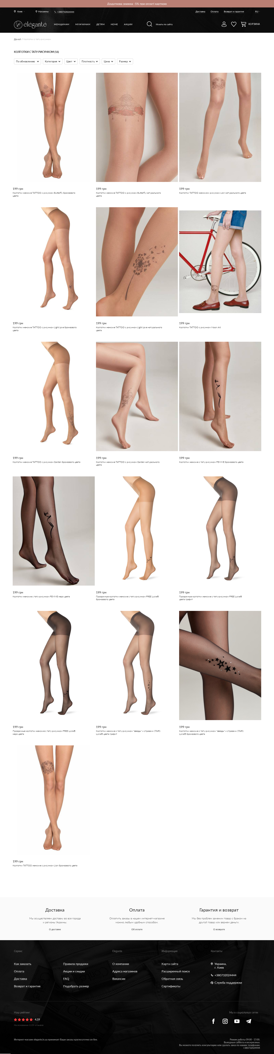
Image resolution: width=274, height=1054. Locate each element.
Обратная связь (172, 978)
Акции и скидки (74, 971)
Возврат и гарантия (234, 11)
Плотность (88, 61)
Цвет (69, 61)
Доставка (200, 11)
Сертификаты (171, 986)
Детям (100, 24)
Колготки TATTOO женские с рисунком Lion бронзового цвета (45, 865)
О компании (120, 963)
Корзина (254, 24)
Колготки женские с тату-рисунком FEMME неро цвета (41, 596)
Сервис (18, 951)
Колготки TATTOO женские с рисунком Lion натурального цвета (212, 192)
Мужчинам (82, 24)
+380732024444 (65, 11)
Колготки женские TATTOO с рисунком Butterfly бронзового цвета (44, 194)
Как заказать (22, 963)
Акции (128, 24)
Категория (51, 61)
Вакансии (118, 978)
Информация (169, 951)
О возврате (219, 929)
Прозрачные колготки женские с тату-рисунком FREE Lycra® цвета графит (210, 598)
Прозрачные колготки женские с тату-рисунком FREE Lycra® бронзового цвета (127, 598)
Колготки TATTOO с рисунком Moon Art (200, 327)
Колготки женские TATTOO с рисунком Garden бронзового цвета (46, 462)
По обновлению (26, 61)
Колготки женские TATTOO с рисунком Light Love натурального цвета (129, 328)
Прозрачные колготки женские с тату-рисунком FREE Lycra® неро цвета (44, 732)
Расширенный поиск (176, 971)
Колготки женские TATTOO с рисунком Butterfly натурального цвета (128, 194)
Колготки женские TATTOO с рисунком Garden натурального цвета (128, 463)
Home (114, 24)
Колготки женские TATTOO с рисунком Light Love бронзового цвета (45, 328)
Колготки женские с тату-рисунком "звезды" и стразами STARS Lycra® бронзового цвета (211, 732)
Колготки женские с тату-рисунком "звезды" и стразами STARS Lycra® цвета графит (128, 732)
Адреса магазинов (124, 971)
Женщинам (61, 24)
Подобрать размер (76, 986)
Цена (107, 61)
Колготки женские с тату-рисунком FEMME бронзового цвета (211, 462)
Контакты (216, 951)
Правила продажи (75, 963)
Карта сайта (170, 963)
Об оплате (136, 929)
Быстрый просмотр (51, 169)
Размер (123, 61)
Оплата (214, 11)
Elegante (117, 951)
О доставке (55, 929)
